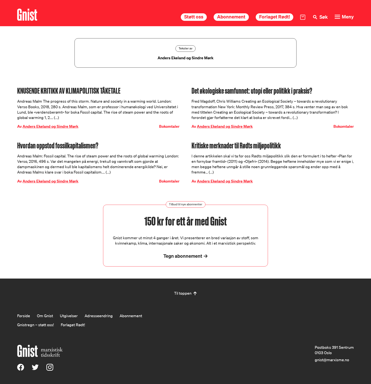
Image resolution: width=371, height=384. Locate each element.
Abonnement (231, 17)
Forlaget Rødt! (274, 17)
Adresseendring (99, 315)
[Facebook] (20, 369)
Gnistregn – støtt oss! (35, 324)
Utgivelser (69, 315)
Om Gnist (45, 315)
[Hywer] (27, 15)
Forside (23, 315)
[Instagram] (49, 369)
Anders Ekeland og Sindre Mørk (50, 126)
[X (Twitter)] (35, 369)
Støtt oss (193, 17)
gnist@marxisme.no (332, 359)
